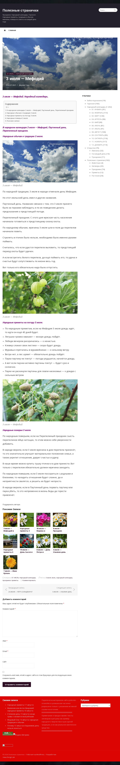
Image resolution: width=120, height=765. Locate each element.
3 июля (48, 578)
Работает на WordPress (35, 754)
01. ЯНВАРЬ (97, 109)
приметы (14, 580)
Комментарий (9, 609)
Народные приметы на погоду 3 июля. (22, 116)
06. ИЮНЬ (96, 125)
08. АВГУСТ (96, 132)
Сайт (5, 661)
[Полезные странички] (5, 30)
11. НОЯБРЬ (97, 141)
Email (5, 651)
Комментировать (29, 580)
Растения (96, 176)
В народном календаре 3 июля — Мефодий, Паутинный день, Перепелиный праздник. (40, 110)
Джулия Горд (24, 85)
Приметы (96, 172)
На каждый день (99, 154)
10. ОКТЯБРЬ (97, 138)
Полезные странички (20, 10)
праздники (7, 580)
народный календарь (64, 578)
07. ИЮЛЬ (10, 74)
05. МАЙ (95, 122)
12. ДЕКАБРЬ (97, 145)
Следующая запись (62, 590)
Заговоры (96, 166)
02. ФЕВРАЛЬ (97, 113)
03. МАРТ (95, 116)
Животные (96, 163)
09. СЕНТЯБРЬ (98, 135)
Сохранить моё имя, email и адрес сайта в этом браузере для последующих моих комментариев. (37, 676)
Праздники (96, 157)
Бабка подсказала (94, 100)
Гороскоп (91, 103)
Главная (12, 30)
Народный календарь (24, 74)
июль (54, 578)
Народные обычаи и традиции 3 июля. (22, 113)
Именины (96, 150)
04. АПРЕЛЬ (97, 119)
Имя (5, 641)
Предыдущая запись (20, 590)
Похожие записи (13, 121)
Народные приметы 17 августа (20, 705)
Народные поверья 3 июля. (17, 118)
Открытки (91, 148)
